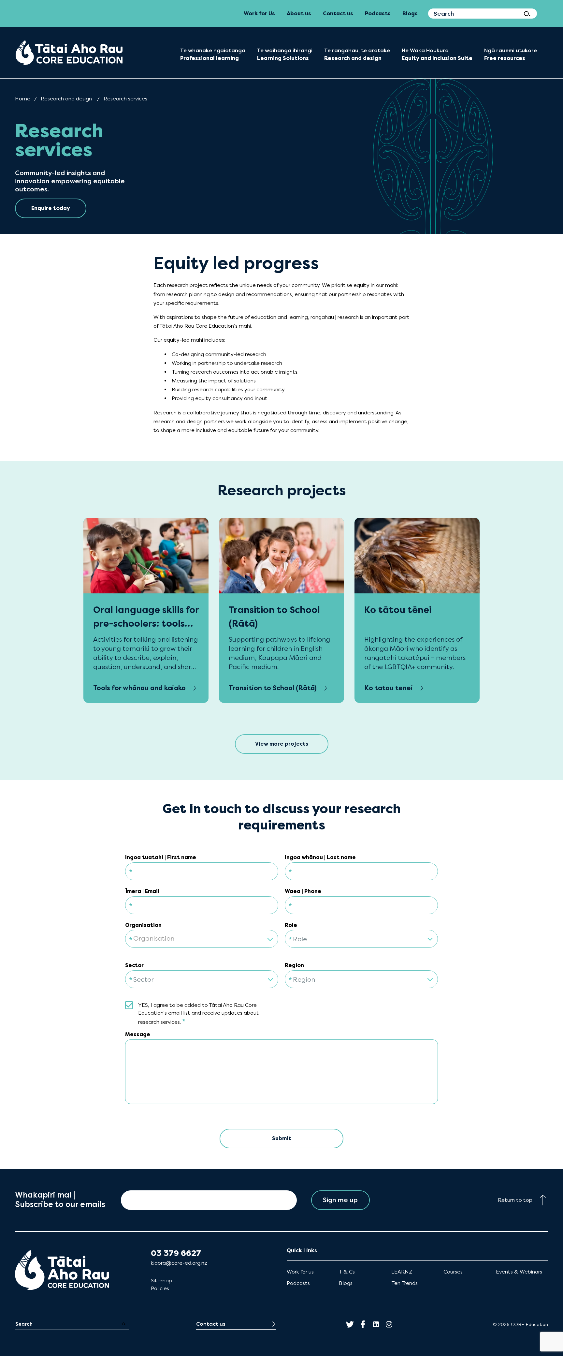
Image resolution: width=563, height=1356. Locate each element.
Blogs (346, 1283)
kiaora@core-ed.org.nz (179, 1263)
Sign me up (340, 1200)
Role (291, 925)
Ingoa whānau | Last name (320, 857)
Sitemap (161, 1280)
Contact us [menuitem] (338, 13)
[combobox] (201, 934)
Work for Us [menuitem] (259, 13)
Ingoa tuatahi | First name (160, 857)
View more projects (281, 744)
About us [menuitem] (299, 13)
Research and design (66, 99)
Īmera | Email (142, 891)
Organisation (143, 925)
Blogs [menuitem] (410, 13)
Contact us (210, 1324)
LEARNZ (401, 1272)
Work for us (300, 1272)
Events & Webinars (519, 1272)
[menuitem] (69, 52)
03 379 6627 (176, 1253)
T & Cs (347, 1272)
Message (137, 1034)
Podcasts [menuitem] (378, 13)
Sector (134, 965)
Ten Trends (404, 1283)
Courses (453, 1272)
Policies (160, 1288)
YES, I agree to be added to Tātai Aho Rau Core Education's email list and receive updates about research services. (198, 1013)
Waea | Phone (303, 891)
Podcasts (298, 1283)
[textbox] (201, 939)
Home (22, 99)
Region (294, 965)
